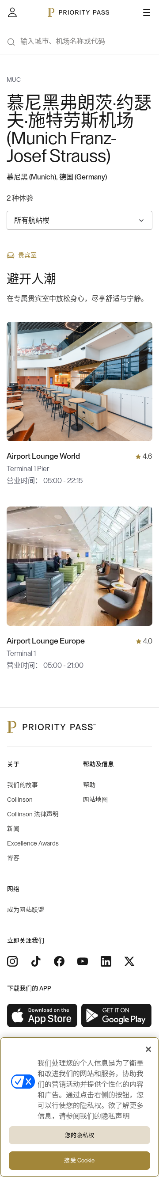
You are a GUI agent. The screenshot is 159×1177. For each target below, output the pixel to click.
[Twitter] (129, 961)
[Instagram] (12, 961)
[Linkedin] (106, 961)
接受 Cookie (79, 1160)
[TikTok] (35, 961)
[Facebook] (59, 961)
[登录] (12, 12)
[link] (42, 1016)
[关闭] (148, 1049)
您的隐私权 (79, 1135)
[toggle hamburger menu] (146, 12)
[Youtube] (82, 961)
